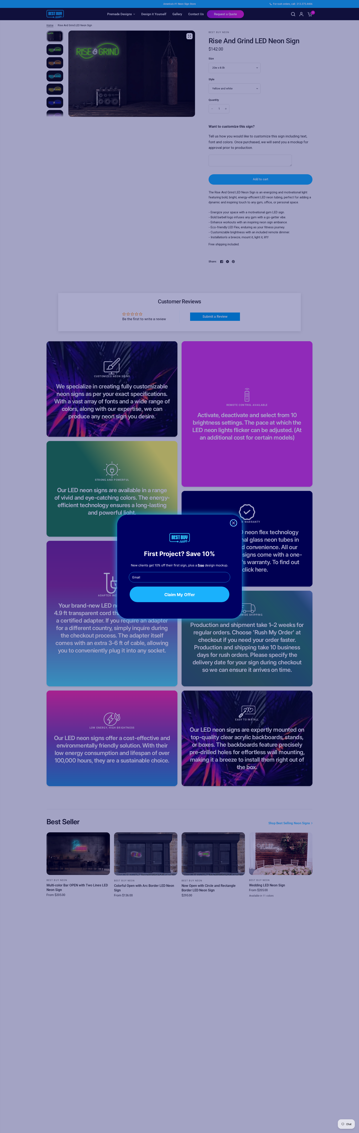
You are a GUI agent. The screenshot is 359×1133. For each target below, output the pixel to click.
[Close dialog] (233, 523)
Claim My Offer (179, 594)
